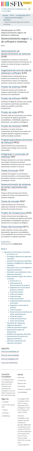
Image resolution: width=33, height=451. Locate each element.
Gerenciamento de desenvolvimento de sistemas (16, 52)
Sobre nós (21, 377)
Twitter (5, 410)
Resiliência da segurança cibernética (19, 334)
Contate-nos (22, 380)
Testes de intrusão (10, 201)
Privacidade (21, 386)
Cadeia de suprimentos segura (17, 327)
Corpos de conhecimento (9, 362)
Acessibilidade (22, 392)
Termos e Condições (24, 389)
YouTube (6, 413)
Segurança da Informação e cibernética (17, 252)
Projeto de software (11, 98)
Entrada (5, 15)
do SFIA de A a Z (12, 254)
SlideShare (6, 416)
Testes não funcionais (12, 226)
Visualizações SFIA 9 (23, 15)
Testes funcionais (9, 170)
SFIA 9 (12, 15)
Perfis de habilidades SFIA (9, 359)
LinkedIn (6, 402)
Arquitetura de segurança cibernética (19, 261)
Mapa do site (22, 383)
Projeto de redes (9, 112)
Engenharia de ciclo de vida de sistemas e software (16, 71)
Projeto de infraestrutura (13, 212)
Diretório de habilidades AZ (10, 351)
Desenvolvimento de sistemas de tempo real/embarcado (16, 185)
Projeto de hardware (11, 125)
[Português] (14, 4)
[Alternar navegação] (29, 9)
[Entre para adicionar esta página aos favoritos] (31, 38)
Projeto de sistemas (11, 86)
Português (26, 3)
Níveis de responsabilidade (10, 355)
